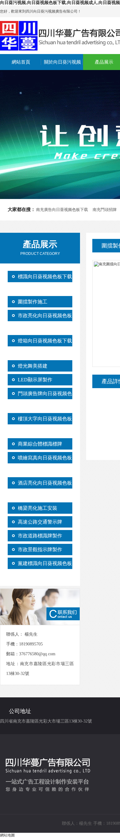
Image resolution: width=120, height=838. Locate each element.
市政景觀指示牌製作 (40, 549)
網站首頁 (21, 62)
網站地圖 (7, 835)
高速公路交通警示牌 (40, 521)
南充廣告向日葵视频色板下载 (62, 209)
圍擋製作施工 (32, 301)
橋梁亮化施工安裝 (37, 508)
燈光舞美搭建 (32, 365)
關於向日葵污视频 (62, 62)
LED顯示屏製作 (35, 379)
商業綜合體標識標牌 (40, 443)
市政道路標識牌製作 (40, 535)
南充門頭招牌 (105, 209)
